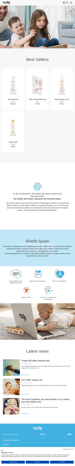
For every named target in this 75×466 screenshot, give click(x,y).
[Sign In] (64, 2)
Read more (25, 375)
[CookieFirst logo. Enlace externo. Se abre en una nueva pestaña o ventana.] (2, 450)
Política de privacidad (68, 449)
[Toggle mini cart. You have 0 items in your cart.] (67, 2)
